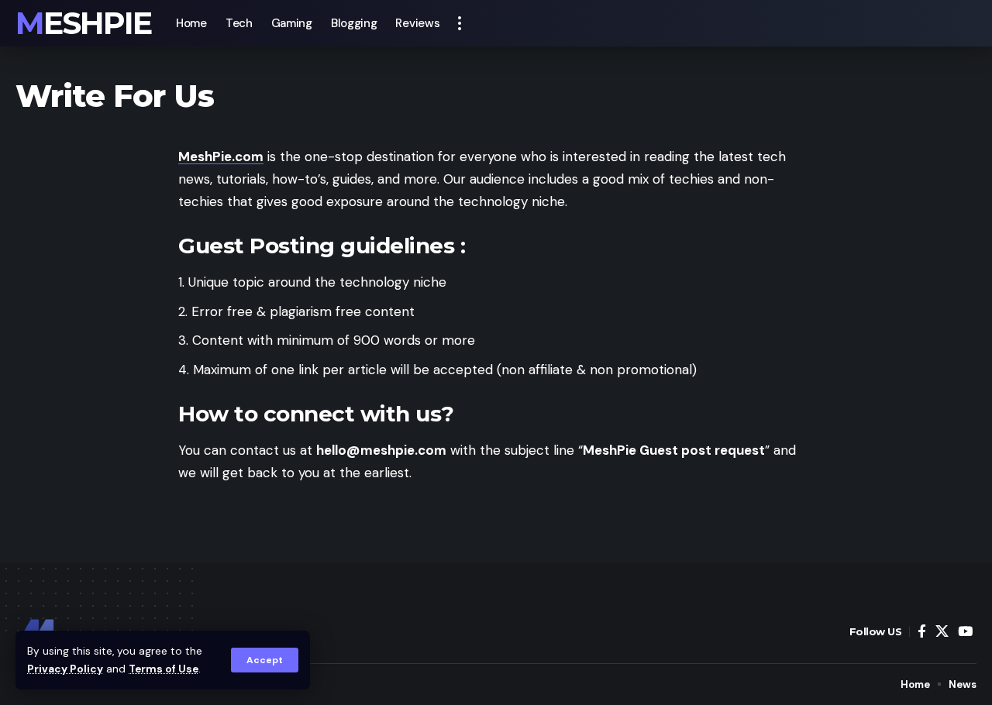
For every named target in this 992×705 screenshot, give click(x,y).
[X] (942, 632)
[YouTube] (965, 632)
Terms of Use (163, 669)
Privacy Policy (65, 669)
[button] (264, 660)
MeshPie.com (221, 156)
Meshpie (83, 23)
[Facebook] (922, 632)
